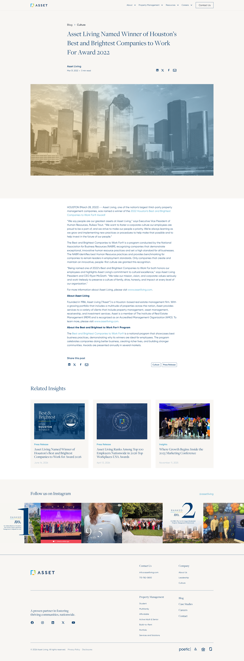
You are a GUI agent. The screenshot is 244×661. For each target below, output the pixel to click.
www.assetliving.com (140, 289)
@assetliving (206, 493)
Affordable (144, 614)
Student (143, 603)
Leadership (184, 578)
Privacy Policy (74, 649)
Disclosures (87, 649)
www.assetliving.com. (106, 321)
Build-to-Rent (145, 625)
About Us (183, 572)
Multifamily (144, 609)
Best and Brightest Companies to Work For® (98, 333)
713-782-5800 (145, 578)
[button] (131, 5)
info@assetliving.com (148, 572)
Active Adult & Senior (148, 619)
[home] (42, 5)
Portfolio (143, 630)
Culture (182, 583)
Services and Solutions (149, 635)
